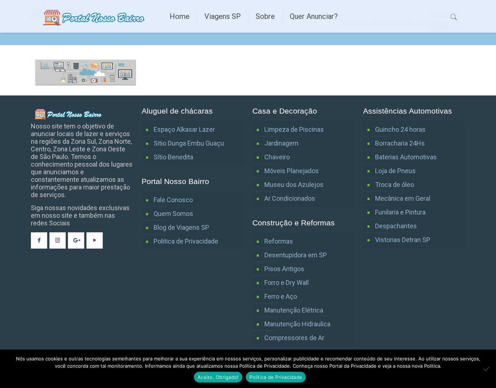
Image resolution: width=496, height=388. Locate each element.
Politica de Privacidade (186, 241)
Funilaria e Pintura (400, 212)
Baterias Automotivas (406, 157)
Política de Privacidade (275, 377)
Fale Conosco (173, 200)
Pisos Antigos (284, 269)
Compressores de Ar (294, 338)
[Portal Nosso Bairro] (94, 16)
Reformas (278, 241)
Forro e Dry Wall (286, 282)
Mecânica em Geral (402, 198)
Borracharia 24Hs (400, 143)
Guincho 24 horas (400, 129)
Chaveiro (277, 157)
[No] (487, 368)
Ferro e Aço (280, 296)
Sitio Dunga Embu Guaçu (189, 143)
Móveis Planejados (291, 171)
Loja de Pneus (395, 171)
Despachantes (396, 226)
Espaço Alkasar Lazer (184, 129)
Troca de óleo (394, 184)
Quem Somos (173, 213)
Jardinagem (281, 143)
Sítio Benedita (173, 157)
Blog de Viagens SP (181, 227)
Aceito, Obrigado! (218, 377)
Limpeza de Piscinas (294, 129)
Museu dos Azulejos (294, 184)
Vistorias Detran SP (402, 240)
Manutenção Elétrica (293, 310)
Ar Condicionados (289, 198)
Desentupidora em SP (295, 255)
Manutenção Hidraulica (297, 324)
